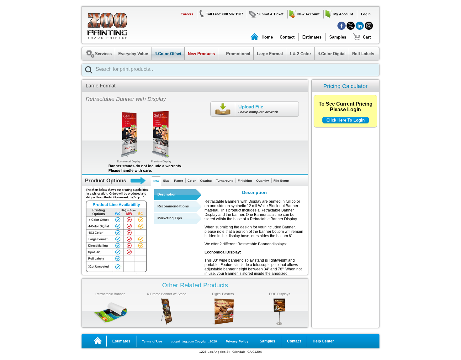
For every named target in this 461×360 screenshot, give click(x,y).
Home (267, 37)
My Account (343, 14)
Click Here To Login (345, 120)
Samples (337, 37)
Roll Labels (363, 53)
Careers (187, 14)
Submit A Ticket (270, 14)
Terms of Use (152, 341)
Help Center (323, 341)
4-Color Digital (332, 53)
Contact (287, 37)
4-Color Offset (168, 53)
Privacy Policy (237, 341)
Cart (367, 37)
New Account (308, 14)
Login (366, 14)
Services (103, 53)
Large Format (270, 53)
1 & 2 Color (300, 53)
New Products (201, 53)
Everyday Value (133, 53)
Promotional (235, 53)
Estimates (311, 37)
